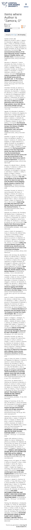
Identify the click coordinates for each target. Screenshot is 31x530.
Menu (26, 7)
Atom (24, 26)
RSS (24, 27)
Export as (7, 26)
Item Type (14, 34)
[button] (7, 30)
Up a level (8, 24)
